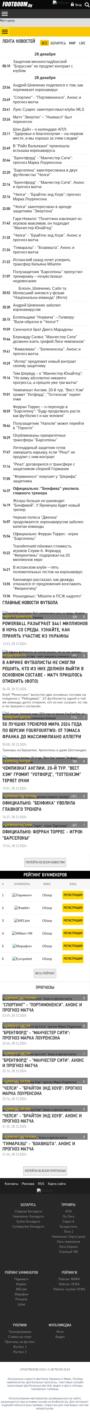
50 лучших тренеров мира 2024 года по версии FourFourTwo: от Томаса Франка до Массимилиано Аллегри (42, 730)
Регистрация (73, 895)
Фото (60, 1332)
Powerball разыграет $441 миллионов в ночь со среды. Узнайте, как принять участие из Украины (45, 630)
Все (44, 43)
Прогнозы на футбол (20, 1342)
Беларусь (58, 43)
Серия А (68, 1221)
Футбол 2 (20, 1352)
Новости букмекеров (18, 617)
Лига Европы (68, 1247)
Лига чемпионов (68, 1241)
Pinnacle (21, 1299)
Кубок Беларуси (28, 1221)
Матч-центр (7, 20)
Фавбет (21, 1284)
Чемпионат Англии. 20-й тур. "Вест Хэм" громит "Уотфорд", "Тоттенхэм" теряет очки (41, 774)
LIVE (82, 43)
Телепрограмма (20, 1332)
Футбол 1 (20, 1347)
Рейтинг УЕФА (69, 1284)
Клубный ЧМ (68, 1252)
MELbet (21, 1289)
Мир (72, 43)
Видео (60, 1337)
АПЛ (68, 1211)
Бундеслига (68, 1226)
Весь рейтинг (45, 973)
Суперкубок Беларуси (28, 1226)
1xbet (21, 1304)
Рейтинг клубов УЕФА (69, 1289)
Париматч (21, 1279)
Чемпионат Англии (17, 717)
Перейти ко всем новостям (45, 862)
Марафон (21, 1294)
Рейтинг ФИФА (69, 1279)
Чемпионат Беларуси (28, 1216)
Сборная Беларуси (28, 1211)
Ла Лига (68, 1216)
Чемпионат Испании (18, 825)
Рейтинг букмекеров (21, 1272)
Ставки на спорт (20, 1337)
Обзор (47, 895)
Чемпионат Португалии (20, 796)
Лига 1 (68, 1231)
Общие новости (14, 656)
